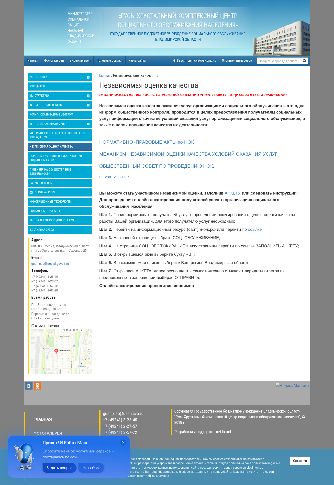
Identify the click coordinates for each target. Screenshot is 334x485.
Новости (40, 77)
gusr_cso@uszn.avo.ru (123, 413)
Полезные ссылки (109, 60)
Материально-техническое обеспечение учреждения (58, 135)
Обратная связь (45, 192)
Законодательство (48, 105)
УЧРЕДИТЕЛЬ (38, 86)
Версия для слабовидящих (196, 60)
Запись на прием (41, 183)
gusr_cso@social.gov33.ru (50, 263)
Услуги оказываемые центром (51, 114)
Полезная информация (50, 124)
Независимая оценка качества (51, 146)
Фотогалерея (54, 60)
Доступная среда (42, 229)
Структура (41, 95)
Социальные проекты (45, 211)
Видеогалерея (80, 60)
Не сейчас (91, 468)
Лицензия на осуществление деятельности (50, 171)
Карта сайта (137, 60)
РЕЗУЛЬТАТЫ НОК (114, 176)
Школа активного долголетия (52, 220)
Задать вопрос (59, 468)
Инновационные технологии (51, 201)
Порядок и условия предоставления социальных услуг (56, 158)
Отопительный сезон (237, 60)
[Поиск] (304, 61)
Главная (32, 60)
